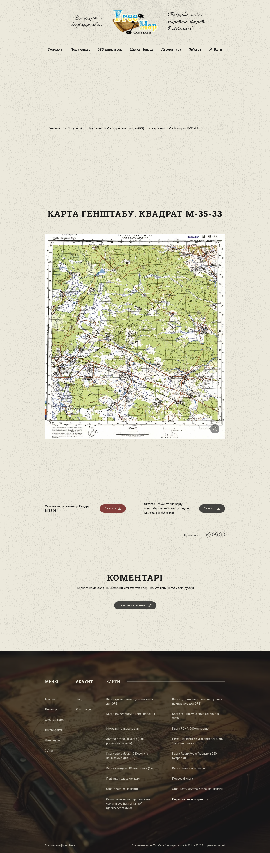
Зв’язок (195, 49)
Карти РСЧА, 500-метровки (190, 728)
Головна (55, 49)
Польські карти (182, 778)
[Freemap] (135, 21)
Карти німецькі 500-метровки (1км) (130, 768)
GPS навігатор (109, 49)
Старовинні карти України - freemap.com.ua (158, 845)
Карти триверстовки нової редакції (130, 714)
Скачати (110, 508)
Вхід (218, 49)
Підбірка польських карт (123, 778)
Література (171, 49)
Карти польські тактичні (188, 768)
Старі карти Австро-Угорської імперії (197, 789)
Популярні (80, 49)
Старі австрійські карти (122, 789)
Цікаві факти (142, 49)
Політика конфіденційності (61, 845)
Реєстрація (83, 709)
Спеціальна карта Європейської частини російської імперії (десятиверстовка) (128, 803)
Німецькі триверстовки (122, 728)
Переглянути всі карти (187, 799)
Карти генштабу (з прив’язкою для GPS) (116, 128)
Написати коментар (133, 605)
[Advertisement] (135, 90)
